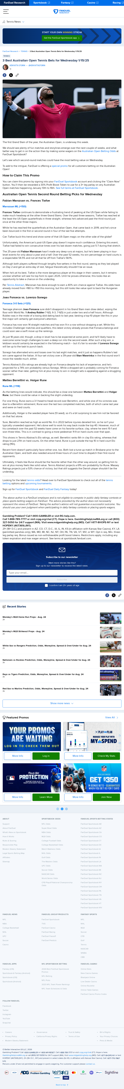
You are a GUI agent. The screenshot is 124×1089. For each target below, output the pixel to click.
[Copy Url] (17, 75)
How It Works (8, 837)
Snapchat (7, 1023)
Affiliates (6, 858)
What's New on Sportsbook (14, 832)
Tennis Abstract (15, 285)
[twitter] (11, 75)
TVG (44, 924)
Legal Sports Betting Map (14, 853)
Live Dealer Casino (89, 982)
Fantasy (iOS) (8, 969)
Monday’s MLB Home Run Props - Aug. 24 (24, 617)
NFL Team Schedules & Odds (54, 989)
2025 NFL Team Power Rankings (56, 985)
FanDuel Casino (48, 928)
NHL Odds (46, 853)
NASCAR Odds (48, 874)
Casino (91, 3)
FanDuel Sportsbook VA (91, 899)
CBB (83, 957)
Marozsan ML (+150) (14, 206)
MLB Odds (46, 837)
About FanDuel (9, 828)
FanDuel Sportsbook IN (91, 858)
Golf (82, 941)
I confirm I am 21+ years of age (64, 585)
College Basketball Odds (52, 845)
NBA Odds (46, 832)
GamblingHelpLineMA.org (14, 1055)
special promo (60, 166)
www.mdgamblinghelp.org (80, 1055)
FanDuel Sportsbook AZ (91, 828)
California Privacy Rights (46, 1037)
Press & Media (106, 1041)
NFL (4, 920)
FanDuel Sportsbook (65, 181)
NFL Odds (46, 824)
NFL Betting (47, 976)
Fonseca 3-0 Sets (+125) (17, 303)
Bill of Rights (105, 1032)
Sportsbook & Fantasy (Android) (16, 973)
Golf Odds (46, 858)
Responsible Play (10, 845)
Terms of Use (74, 1037)
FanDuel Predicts (49, 941)
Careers (8, 1032)
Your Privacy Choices (109, 1037)
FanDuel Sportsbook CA (91, 832)
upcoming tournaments (38, 483)
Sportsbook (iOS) (10, 978)
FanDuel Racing (48, 932)
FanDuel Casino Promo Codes (94, 994)
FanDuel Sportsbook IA (91, 849)
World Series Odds (50, 878)
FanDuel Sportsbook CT (91, 841)
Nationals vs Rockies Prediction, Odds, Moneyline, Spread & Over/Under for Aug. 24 (46, 660)
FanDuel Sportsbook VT (91, 904)
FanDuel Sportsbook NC (91, 874)
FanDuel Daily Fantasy (56, 489)
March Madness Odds (51, 849)
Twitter (6, 1010)
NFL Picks (46, 980)
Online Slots (86, 969)
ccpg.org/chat (85, 1052)
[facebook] (4, 75)
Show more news (60, 703)
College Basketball (11, 928)
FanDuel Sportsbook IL (90, 853)
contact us (90, 1064)
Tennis (84, 945)
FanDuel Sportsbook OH (91, 887)
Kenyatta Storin (17, 65)
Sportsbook (40, 3)
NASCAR (84, 949)
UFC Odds (46, 866)
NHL (4, 932)
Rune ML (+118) (11, 386)
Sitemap (6, 862)
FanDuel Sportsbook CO (91, 837)
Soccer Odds (47, 870)
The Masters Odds (50, 862)
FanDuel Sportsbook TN (91, 895)
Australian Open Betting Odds (99, 151)
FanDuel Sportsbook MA (91, 866)
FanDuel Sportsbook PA (91, 891)
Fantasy (65, 3)
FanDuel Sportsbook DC (91, 845)
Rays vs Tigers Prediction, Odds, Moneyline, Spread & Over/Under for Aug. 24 (43, 674)
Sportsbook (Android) (12, 982)
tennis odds (33, 480)
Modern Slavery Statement (14, 849)
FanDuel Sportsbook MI (91, 870)
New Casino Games (89, 973)
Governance (42, 1032)
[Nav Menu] (6, 11)
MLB (83, 928)
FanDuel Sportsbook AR (91, 824)
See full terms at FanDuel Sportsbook (77, 188)
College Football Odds (51, 841)
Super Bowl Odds (49, 828)
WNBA (84, 953)
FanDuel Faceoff (49, 936)
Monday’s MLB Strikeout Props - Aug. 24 (23, 631)
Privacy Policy (11, 1037)
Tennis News (13, 22)
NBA (5, 924)
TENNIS (24, 51)
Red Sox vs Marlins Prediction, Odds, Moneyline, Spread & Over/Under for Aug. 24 (45, 689)
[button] (62, 38)
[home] (61, 11)
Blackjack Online (88, 978)
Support (6, 824)
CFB (82, 936)
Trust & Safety (74, 1032)
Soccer (6, 941)
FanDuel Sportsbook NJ (91, 878)
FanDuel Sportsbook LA (91, 862)
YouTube (6, 1019)
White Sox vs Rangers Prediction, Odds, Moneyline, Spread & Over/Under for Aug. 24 (47, 646)
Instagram (7, 1014)
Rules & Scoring (9, 841)
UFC (4, 936)
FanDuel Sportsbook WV (91, 908)
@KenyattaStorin (37, 65)
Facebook (7, 1006)
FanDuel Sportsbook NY (91, 883)
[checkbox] (46, 585)
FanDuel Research (14, 3)
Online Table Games (89, 990)
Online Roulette (87, 986)
